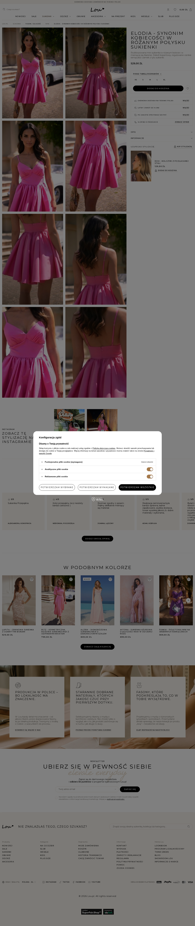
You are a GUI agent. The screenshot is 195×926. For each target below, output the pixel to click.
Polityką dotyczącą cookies (104, 448)
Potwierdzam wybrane (57, 487)
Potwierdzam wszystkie (137, 487)
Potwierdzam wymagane (97, 487)
